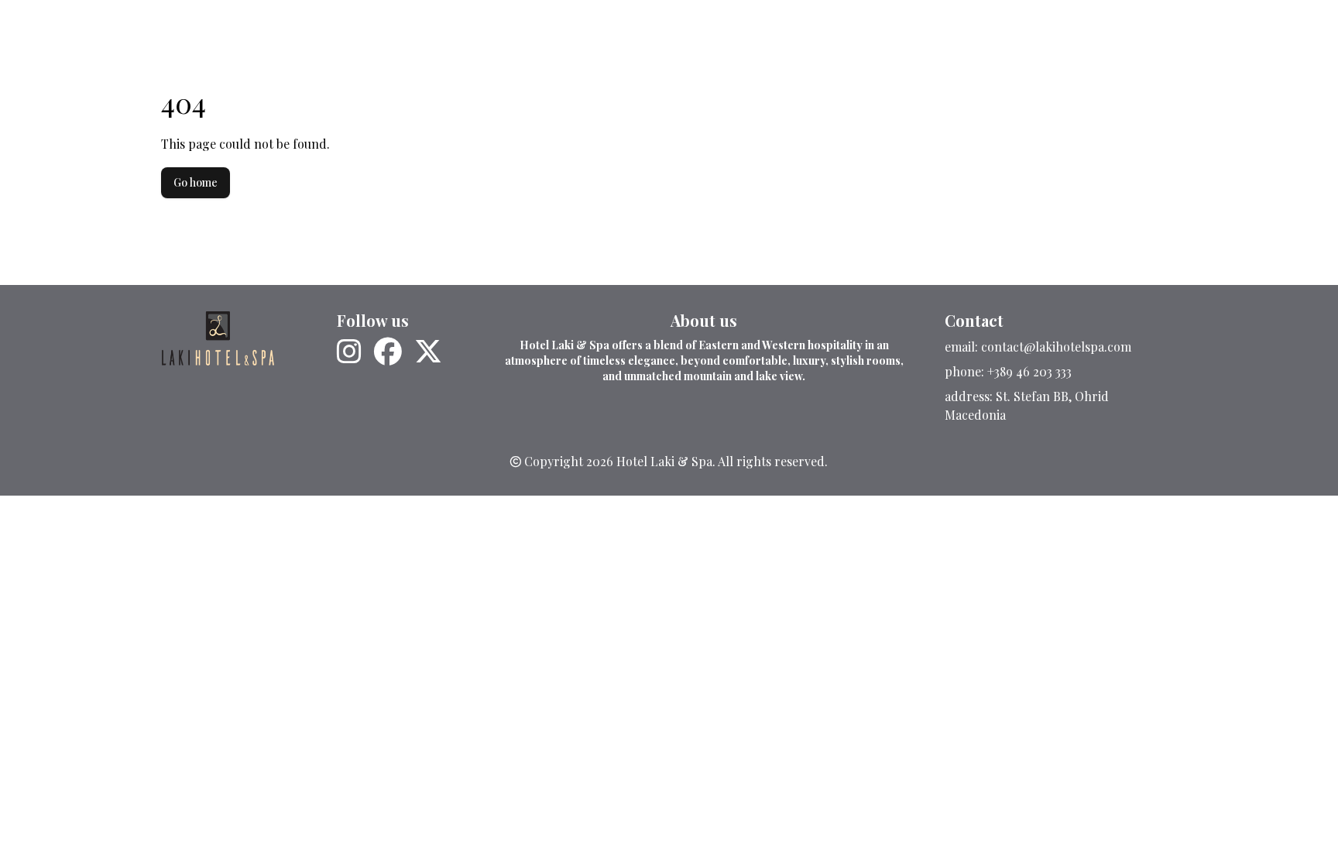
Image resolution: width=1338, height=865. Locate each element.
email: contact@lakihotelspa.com (1038, 346)
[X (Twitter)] (428, 352)
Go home (195, 182)
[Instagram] (349, 352)
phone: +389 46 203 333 (1008, 371)
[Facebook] (388, 352)
